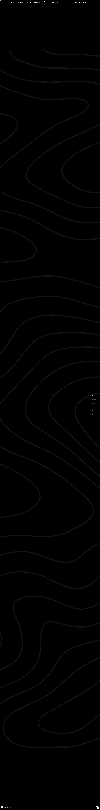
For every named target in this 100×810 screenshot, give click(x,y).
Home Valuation (70, 2)
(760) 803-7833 (85, 2)
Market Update (37, 2)
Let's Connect (78, 2)
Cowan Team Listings (21, 2)
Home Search (30, 2)
